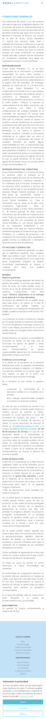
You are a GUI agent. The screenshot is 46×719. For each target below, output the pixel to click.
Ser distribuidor (23, 668)
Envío (23, 641)
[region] (23, 698)
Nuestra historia (23, 662)
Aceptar (23, 702)
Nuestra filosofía (23, 665)
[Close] (43, 679)
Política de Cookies (26, 696)
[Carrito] (38, 2)
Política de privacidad (23, 647)
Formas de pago (23, 644)
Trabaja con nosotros (23, 671)
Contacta (23, 674)
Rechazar (23, 714)
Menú (42, 3)
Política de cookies (23, 653)
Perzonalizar (23, 708)
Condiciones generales (23, 650)
